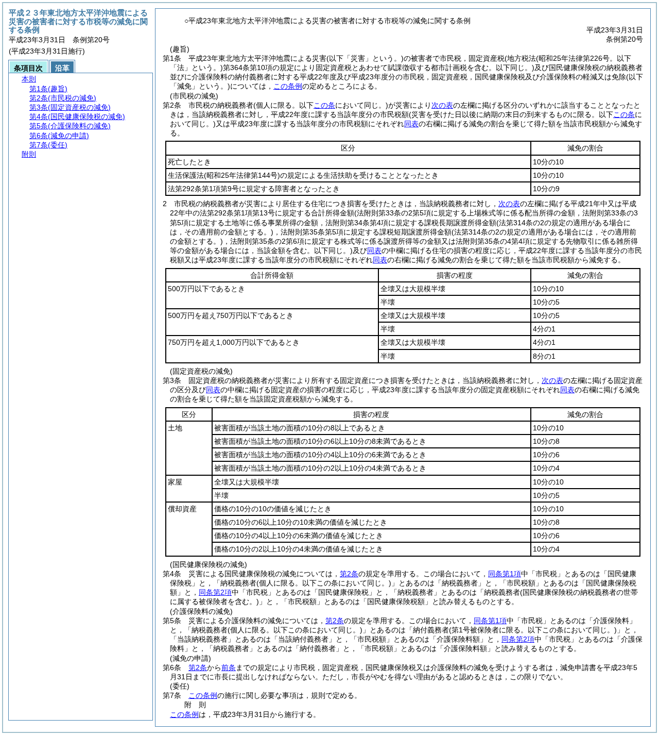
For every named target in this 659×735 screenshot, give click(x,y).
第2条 (349, 574)
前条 (228, 667)
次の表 (442, 105)
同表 (411, 124)
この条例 (287, 86)
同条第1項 (504, 574)
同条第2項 (215, 592)
